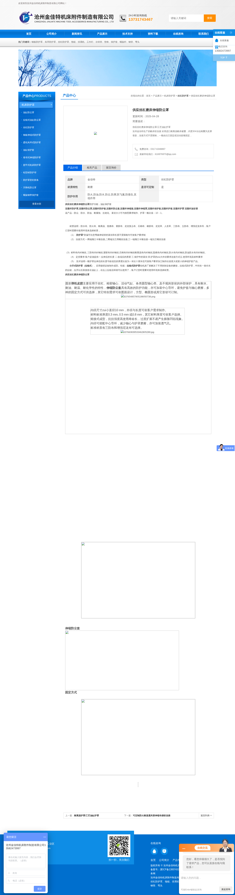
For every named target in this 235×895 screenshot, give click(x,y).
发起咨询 (225, 889)
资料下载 (153, 33)
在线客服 (224, 40)
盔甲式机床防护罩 (32, 165)
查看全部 (36, 204)
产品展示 (102, 33)
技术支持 (127, 33)
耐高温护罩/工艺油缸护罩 (86, 815)
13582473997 (223, 50)
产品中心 (28, 95)
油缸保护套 (28, 150)
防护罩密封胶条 (31, 180)
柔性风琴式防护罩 (32, 142)
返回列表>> (206, 815)
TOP (222, 57)
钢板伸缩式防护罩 (32, 135)
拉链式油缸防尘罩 (32, 120)
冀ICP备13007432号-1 (172, 869)
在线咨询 (178, 33)
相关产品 (92, 167)
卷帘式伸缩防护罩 (32, 157)
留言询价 (111, 167)
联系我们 (203, 33)
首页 (28, 33)
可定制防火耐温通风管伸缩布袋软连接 (151, 815)
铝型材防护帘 (29, 172)
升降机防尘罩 (29, 187)
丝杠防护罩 (28, 127)
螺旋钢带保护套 (31, 195)
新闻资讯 (77, 33)
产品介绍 (73, 167)
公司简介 (51, 33)
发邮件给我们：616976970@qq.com (157, 154)
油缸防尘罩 (28, 112)
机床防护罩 (28, 104)
